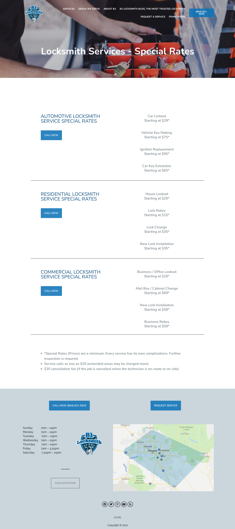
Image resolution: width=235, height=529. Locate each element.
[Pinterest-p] (117, 504)
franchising (177, 16)
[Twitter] (111, 504)
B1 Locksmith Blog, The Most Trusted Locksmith (152, 8)
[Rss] (130, 504)
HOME (117, 517)
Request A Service (153, 16)
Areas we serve (89, 8)
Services (69, 8)
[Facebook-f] (105, 504)
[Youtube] (124, 504)
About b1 (110, 8)
